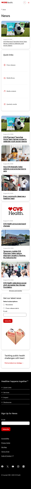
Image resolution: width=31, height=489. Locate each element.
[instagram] (18, 466)
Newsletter (9, 305)
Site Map (4, 447)
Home (4, 9)
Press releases (11, 65)
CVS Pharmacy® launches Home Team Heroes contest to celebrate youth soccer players (15, 139)
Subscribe (8, 321)
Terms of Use (5, 451)
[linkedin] (23, 466)
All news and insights (15, 291)
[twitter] (8, 466)
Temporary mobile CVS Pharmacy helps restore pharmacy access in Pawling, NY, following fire (14, 254)
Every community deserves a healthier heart (14, 197)
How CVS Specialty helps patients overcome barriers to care (14, 169)
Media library (11, 78)
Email (5, 311)
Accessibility (5, 438)
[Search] (24, 2)
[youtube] (13, 466)
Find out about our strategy (13, 363)
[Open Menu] (27, 2)
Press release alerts (12, 308)
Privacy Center (5, 443)
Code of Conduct (6, 456)
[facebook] (2, 466)
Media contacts (11, 91)
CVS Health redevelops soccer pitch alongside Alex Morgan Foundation (15, 285)
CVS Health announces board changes (14, 225)
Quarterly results (12, 104)
